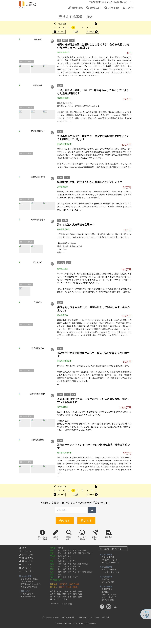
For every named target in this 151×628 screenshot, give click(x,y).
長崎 (69, 572)
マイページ (26, 551)
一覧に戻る (62, 24)
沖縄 (52, 574)
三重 (74, 561)
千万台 (68, 587)
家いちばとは (27, 561)
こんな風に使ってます (110, 572)
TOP (24, 548)
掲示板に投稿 (27, 554)
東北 (52, 550)
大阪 (69, 564)
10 (92, 27)
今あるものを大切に (29, 587)
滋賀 (60, 564)
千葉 (79, 553)
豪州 (60, 577)
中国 (52, 566)
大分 (74, 572)
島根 (74, 566)
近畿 (52, 564)
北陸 (52, 558)
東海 (52, 561)
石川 (64, 558)
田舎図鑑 (105, 579)
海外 (52, 577)
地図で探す (57, 580)
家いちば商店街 (108, 582)
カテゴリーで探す (60, 599)
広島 (64, 566)
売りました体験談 (109, 569)
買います (86, 520)
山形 (79, 550)
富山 (60, 558)
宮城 (74, 550)
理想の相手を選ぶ (28, 581)
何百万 (61, 587)
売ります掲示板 (108, 557)
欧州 (69, 577)
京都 (64, 564)
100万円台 (63, 584)
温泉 (67, 177)
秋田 (69, 550)
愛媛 (69, 569)
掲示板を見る (27, 558)
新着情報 (53, 584)
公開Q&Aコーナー (109, 594)
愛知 (64, 561)
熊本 (79, 572)
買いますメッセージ (110, 560)
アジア (75, 577)
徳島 (64, 569)
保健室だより (107, 589)
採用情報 (82, 617)
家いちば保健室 (106, 586)
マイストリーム (28, 571)
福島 (84, 550)
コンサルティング (109, 597)
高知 (74, 569)
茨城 (60, 553)
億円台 (75, 587)
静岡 (60, 561)
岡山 (60, 566)
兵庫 (74, 564)
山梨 (69, 556)
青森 (60, 550)
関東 (52, 553)
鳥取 (69, 566)
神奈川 (90, 553)
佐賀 (64, 572)
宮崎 (84, 572)
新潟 (60, 556)
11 (96, 27)
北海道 (52, 548)
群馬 (69, 553)
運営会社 (105, 617)
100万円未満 (74, 584)
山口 (79, 566)
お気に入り (26, 564)
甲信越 (52, 556)
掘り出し (53, 587)
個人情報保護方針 (69, 617)
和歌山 (85, 564)
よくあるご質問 (27, 594)
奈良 (79, 564)
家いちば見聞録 (108, 599)
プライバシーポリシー (51, 617)
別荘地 (61, 263)
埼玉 (74, 553)
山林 (71, 40)
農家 (65, 40)
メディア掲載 (94, 617)
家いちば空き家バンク (110, 562)
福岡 (60, 572)
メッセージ (26, 568)
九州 (52, 572)
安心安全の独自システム (30, 584)
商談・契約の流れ (28, 596)
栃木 (64, 553)
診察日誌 (105, 592)
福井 (69, 558)
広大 (67, 394)
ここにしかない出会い (30, 579)
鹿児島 (90, 572)
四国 (52, 569)
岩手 (64, 550)
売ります (64, 520)
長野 (64, 556)
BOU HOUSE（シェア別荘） (61, 603)
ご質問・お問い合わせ (112, 548)
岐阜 (69, 561)
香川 (60, 569)
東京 (84, 553)
